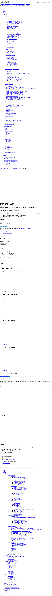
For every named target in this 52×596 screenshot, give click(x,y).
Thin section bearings (18, 483)
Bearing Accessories (15, 494)
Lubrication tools (11, 572)
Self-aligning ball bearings (19, 482)
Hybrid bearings (17, 505)
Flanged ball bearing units (19, 520)
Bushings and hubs (12, 565)
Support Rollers (17, 503)
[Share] (1, 594)
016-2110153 (5, 461)
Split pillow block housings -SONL (18, 534)
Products (4, 472)
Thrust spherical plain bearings (17, 545)
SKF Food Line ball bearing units (21, 523)
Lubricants (10, 571)
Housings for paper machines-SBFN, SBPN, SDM (22, 528)
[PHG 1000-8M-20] (13, 316)
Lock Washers (17, 498)
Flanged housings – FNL (16, 527)
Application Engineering (10, 584)
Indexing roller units (18, 510)
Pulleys (9, 568)
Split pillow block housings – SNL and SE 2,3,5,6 (21, 532)
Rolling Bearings (11, 475)
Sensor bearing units (18, 514)
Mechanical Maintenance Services (12, 588)
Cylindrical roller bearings (19, 487)
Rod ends (13, 546)
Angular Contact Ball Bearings (20, 477)
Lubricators (10, 573)
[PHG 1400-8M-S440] (13, 290)
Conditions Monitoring (13, 582)
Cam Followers (17, 501)
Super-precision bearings (13, 551)
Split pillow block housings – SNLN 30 (19, 533)
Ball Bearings (14, 476)
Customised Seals (12, 557)
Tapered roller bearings (18, 493)
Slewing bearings (12, 554)
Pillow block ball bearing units (20, 521)
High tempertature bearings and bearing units (23, 509)
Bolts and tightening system (14, 563)
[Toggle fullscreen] (3, 594)
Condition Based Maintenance (11, 587)
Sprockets (17, 168)
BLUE (5, 263)
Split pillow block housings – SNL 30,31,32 (20, 531)
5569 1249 (12, 459)
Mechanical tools (11, 580)
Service (4, 583)
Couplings (10, 567)
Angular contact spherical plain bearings (19, 544)
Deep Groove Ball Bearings (19, 480)
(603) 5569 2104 (6, 459)
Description (5, 231)
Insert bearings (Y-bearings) (19, 481)
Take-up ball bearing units (19, 525)
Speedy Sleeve (11, 559)
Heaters (9, 578)
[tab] (27, 231)
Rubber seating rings (18, 522)
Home (1, 168)
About (4, 471)
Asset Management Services (11, 585)
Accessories (10, 576)
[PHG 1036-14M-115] (13, 369)
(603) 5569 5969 (6, 463)
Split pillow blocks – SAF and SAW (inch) (20, 535)
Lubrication (7, 570)
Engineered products (15, 504)
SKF (1, 229)
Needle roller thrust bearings (20, 489)
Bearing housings (12, 526)
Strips (12, 550)
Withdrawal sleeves (18, 499)
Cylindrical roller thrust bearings (20, 488)
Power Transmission (10, 168)
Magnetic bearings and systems (14, 552)
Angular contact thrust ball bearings (21, 478)
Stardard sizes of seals (12, 560)
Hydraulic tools (11, 579)
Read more (5, 291)
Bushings (13, 548)
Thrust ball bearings (18, 484)
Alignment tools (11, 577)
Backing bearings (17, 506)
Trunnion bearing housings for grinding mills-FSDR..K (22, 538)
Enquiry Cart (5, 591)
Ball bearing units (14, 516)
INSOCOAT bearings (18, 511)
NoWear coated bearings (19, 512)
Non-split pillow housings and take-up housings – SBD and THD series (26, 529)
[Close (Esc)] (0, 594)
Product (4, 168)
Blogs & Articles (6, 589)
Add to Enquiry (3, 226)
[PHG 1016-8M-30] (13, 343)
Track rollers (13, 500)
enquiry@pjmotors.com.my (8, 465)
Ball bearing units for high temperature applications (24, 517)
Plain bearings (11, 542)
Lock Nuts (16, 497)
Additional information (7, 233)
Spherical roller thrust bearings (20, 492)
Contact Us (5, 590)
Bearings (7, 473)
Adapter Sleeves (17, 495)
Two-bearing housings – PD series (18, 539)
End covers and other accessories (21, 518)
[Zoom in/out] (4, 594)
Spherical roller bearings (19, 490)
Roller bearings (14, 486)
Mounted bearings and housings (15, 515)
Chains (9, 566)
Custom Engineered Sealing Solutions (16, 556)
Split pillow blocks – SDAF (17, 537)
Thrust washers (14, 549)
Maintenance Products (10, 574)
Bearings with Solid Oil (19, 507)
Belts (9, 562)
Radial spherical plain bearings (17, 543)
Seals (6, 555)
